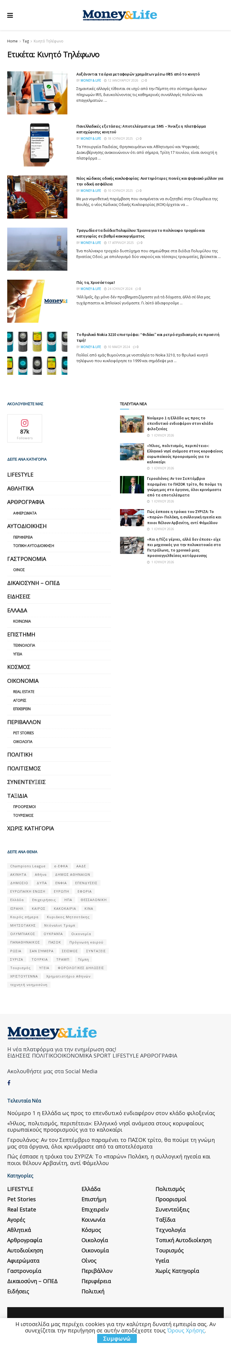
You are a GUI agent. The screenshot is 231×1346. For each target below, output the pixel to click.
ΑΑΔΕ (81, 866)
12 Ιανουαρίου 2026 (122, 80)
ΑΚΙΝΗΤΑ (18, 874)
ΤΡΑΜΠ (62, 959)
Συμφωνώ (117, 1338)
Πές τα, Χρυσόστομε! (95, 282)
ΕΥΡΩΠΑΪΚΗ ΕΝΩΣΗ (27, 891)
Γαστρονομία (26, 558)
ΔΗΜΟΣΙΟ (19, 883)
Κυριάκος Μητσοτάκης (68, 917)
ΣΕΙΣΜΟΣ (70, 951)
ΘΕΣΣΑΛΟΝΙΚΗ (94, 899)
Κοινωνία (22, 621)
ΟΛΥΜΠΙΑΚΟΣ (22, 933)
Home (12, 41)
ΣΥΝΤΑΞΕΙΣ (96, 951)
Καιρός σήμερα (24, 917)
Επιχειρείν (22, 708)
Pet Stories (23, 732)
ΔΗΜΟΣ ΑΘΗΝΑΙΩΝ (72, 874)
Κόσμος (18, 666)
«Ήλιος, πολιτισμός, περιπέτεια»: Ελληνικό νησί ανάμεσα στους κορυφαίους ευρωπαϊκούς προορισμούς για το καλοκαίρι (185, 454)
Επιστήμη (21, 634)
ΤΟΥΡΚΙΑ (40, 959)
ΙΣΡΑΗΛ (16, 908)
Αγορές (19, 700)
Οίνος (19, 569)
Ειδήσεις (18, 596)
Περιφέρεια (23, 537)
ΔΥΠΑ (42, 883)
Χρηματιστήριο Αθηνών (68, 976)
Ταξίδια (17, 795)
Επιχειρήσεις (44, 899)
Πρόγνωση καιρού (86, 942)
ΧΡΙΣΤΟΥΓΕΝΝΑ (24, 976)
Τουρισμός (23, 815)
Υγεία (17, 654)
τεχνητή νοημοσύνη (29, 984)
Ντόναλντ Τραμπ (59, 925)
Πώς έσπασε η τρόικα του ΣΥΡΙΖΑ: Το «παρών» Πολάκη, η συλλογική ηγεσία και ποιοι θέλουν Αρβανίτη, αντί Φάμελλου (184, 517)
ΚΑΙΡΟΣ (38, 908)
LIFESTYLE (20, 474)
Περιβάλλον (24, 722)
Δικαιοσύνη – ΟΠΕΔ (33, 582)
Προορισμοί (24, 806)
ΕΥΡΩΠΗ (61, 891)
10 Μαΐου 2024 (118, 347)
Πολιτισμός (24, 768)
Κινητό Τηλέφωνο (48, 41)
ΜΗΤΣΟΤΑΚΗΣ (23, 925)
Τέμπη (83, 959)
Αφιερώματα (25, 513)
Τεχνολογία (24, 645)
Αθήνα (41, 874)
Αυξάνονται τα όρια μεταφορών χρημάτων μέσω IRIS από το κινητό (138, 74)
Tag (26, 41)
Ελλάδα (17, 610)
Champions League (28, 866)
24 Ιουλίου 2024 (119, 289)
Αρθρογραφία (25, 501)
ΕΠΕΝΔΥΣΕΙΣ (86, 883)
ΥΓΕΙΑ (44, 967)
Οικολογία (22, 741)
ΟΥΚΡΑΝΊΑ (53, 933)
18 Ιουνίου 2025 (120, 138)
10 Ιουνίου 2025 (120, 190)
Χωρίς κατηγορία (30, 828)
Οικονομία (22, 680)
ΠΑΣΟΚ (54, 942)
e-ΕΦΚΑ (61, 866)
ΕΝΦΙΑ (61, 883)
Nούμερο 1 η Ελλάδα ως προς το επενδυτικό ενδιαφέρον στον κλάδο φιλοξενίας (180, 423)
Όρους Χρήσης (186, 1330)
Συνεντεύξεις (26, 781)
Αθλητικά (20, 488)
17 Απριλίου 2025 (120, 243)
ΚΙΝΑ (89, 908)
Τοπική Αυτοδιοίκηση (33, 545)
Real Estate (23, 691)
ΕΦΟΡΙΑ (85, 891)
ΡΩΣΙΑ (15, 951)
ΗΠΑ (68, 899)
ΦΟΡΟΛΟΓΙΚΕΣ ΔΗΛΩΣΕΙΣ (81, 967)
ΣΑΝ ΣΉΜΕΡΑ (42, 951)
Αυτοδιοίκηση (27, 526)
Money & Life (91, 80)
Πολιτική (19, 754)
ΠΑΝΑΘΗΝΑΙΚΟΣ (25, 942)
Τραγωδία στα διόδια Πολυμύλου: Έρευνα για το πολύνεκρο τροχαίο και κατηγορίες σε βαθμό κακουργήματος (140, 233)
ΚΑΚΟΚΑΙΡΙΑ (65, 908)
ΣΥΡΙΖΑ (16, 959)
